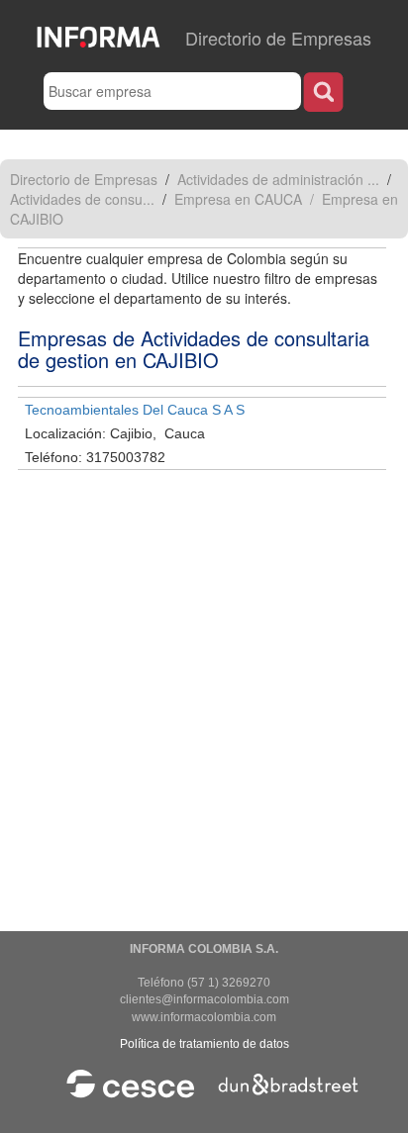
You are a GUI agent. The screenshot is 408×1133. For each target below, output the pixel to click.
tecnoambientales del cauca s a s (135, 410)
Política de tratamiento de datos (204, 1044)
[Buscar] (323, 91)
